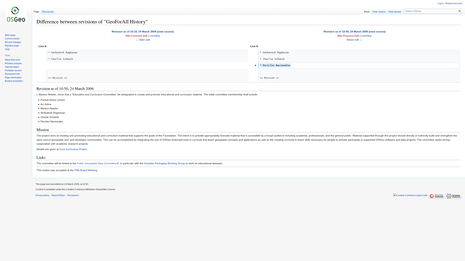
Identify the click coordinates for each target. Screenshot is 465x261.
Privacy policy (42, 195)
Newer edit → (354, 39)
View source (378, 11)
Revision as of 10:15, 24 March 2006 (134, 31)
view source (165, 31)
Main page (10, 35)
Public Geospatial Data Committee (96, 163)
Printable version (13, 70)
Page (36, 11)
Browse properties (14, 81)
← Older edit (143, 39)
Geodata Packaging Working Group (164, 163)
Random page (12, 45)
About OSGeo (58, 195)
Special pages (12, 67)
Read (366, 11)
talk (146, 35)
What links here (12, 60)
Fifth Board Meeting (85, 170)
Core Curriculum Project (73, 149)
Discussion (48, 11)
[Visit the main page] (16, 14)
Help (7, 49)
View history (394, 11)
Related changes (13, 63)
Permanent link (12, 74)
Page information (13, 77)
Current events (12, 38)
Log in (441, 3)
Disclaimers (73, 195)
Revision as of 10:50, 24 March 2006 (346, 31)
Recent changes (13, 42)
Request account (453, 3)
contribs (154, 35)
